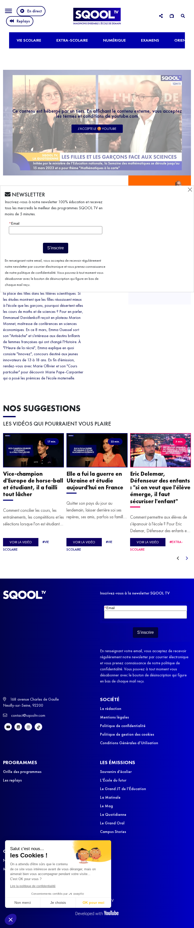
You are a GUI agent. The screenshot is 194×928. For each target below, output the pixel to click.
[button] (11, 919)
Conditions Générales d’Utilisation (129, 742)
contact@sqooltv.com (27, 715)
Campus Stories (113, 831)
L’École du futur (113, 780)
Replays (23, 21)
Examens (150, 40)
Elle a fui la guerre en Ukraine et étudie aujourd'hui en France (94, 480)
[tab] (161, 16)
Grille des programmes (22, 771)
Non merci (22, 903)
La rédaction (110, 708)
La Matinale (110, 797)
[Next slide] (187, 558)
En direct (34, 11)
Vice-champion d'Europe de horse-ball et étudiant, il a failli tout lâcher (33, 484)
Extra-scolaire (72, 40)
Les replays (12, 780)
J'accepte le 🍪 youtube (97, 128)
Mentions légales (114, 717)
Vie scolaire (29, 40)
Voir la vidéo (21, 542)
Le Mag (106, 806)
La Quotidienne (113, 814)
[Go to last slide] (178, 558)
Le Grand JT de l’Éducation (123, 788)
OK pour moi (93, 903)
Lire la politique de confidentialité (33, 886)
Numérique (114, 40)
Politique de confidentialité (123, 725)
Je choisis (58, 903)
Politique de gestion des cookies (127, 734)
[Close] (190, 189)
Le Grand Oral (112, 823)
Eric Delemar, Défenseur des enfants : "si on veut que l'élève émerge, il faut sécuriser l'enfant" (160, 487)
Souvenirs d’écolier (116, 771)
